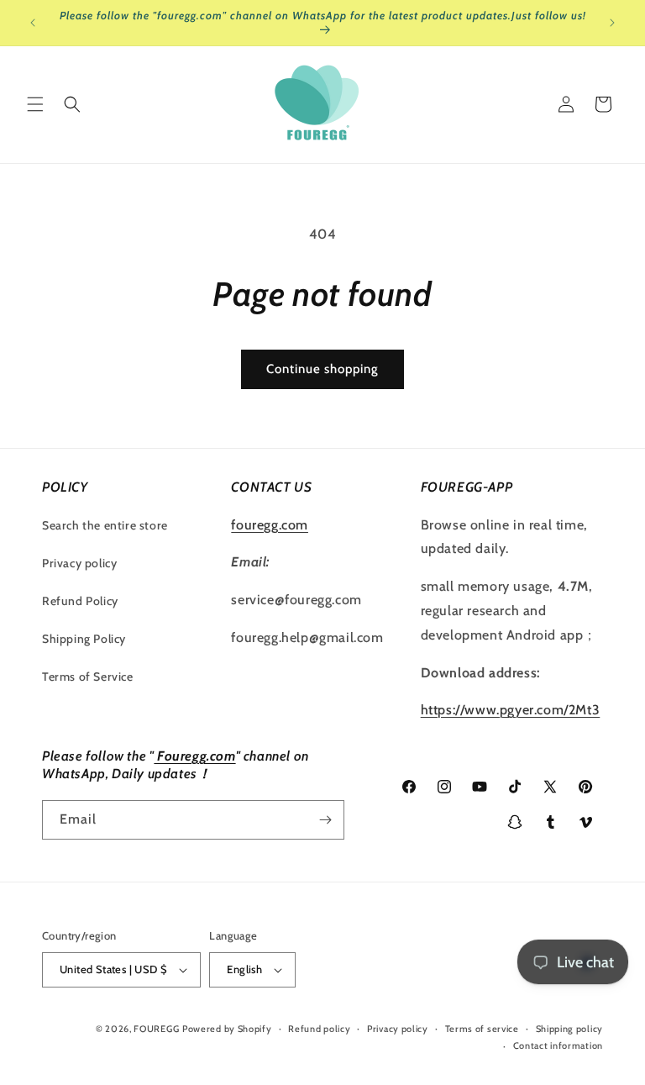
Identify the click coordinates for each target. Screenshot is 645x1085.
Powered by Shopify (227, 1029)
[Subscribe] (325, 820)
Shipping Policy (84, 638)
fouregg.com (269, 525)
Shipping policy (570, 1029)
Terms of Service (88, 676)
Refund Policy (80, 600)
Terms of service (482, 1029)
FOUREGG (156, 1029)
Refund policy (319, 1029)
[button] (35, 104)
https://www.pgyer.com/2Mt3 (510, 710)
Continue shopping (322, 369)
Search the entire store (105, 525)
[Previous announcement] (32, 22)
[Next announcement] (612, 22)
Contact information (558, 1045)
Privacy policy (79, 563)
